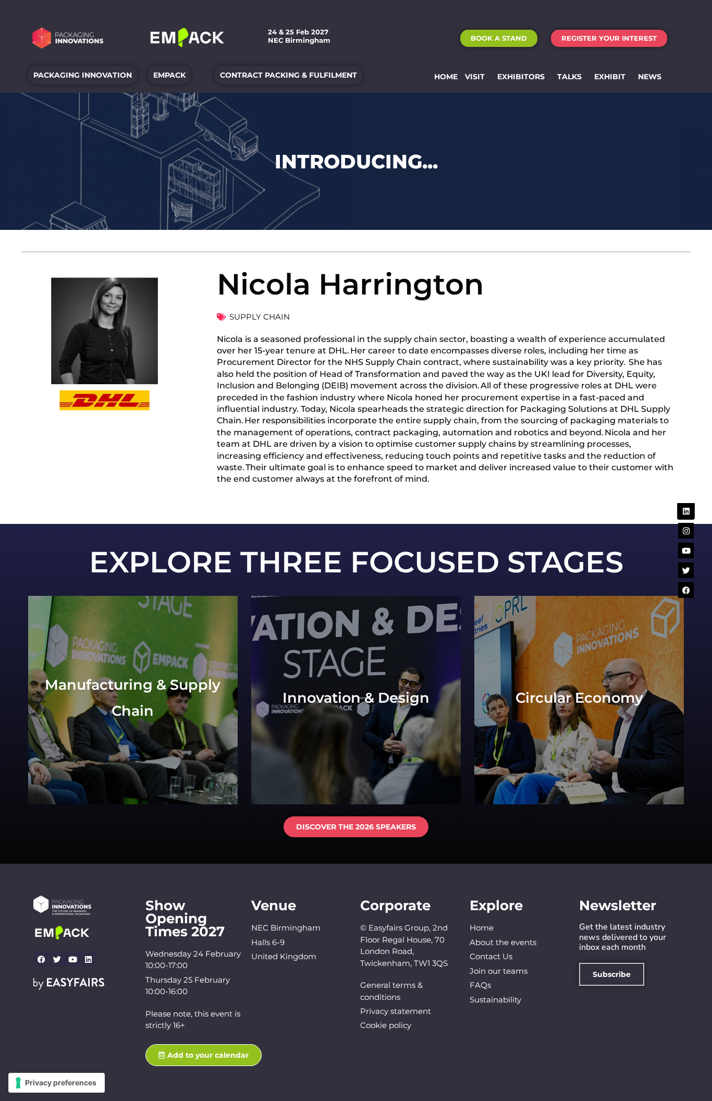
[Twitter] (57, 959)
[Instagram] (686, 531)
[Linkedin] (88, 959)
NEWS (649, 76)
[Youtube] (72, 959)
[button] (498, 38)
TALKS (569, 76)
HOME (446, 76)
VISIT (475, 76)
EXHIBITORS (521, 76)
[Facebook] (41, 959)
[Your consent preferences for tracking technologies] (56, 1083)
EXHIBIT (609, 76)
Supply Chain (259, 317)
